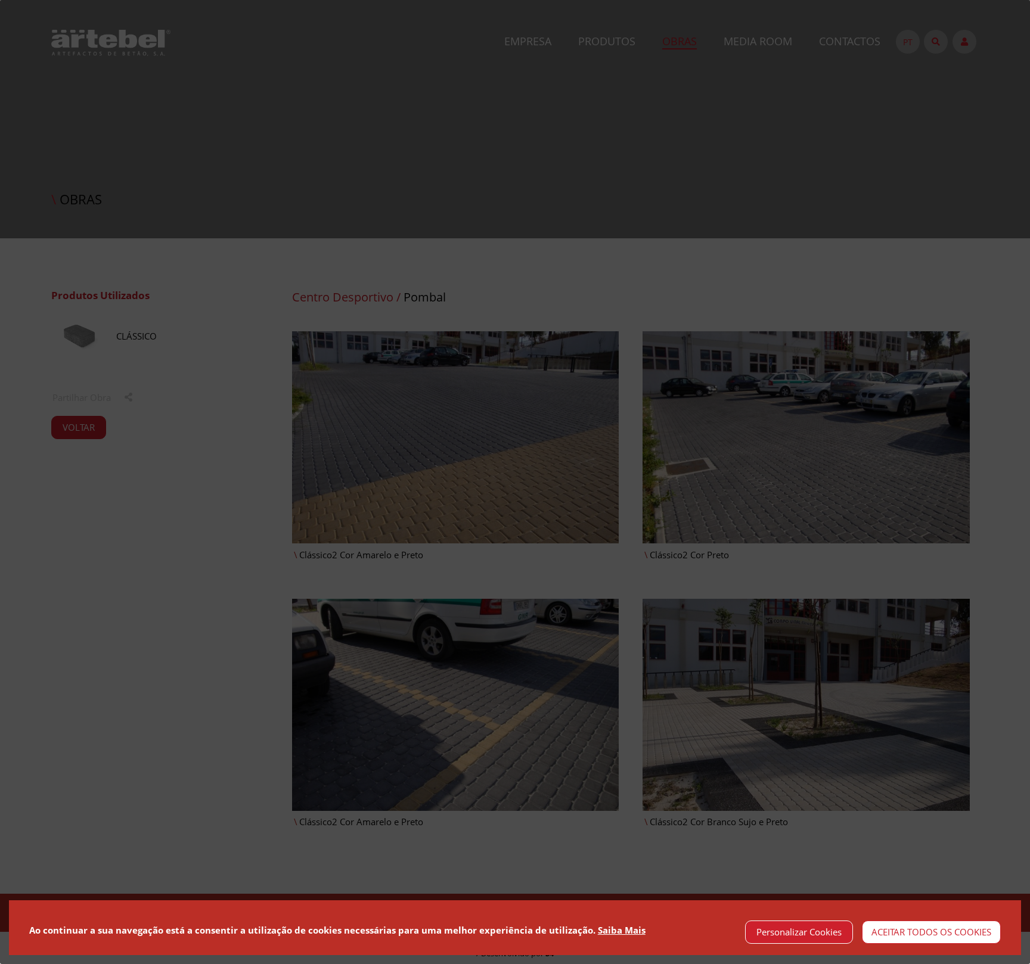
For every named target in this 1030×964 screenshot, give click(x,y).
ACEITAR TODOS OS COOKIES (931, 932)
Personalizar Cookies (799, 932)
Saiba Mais (622, 930)
